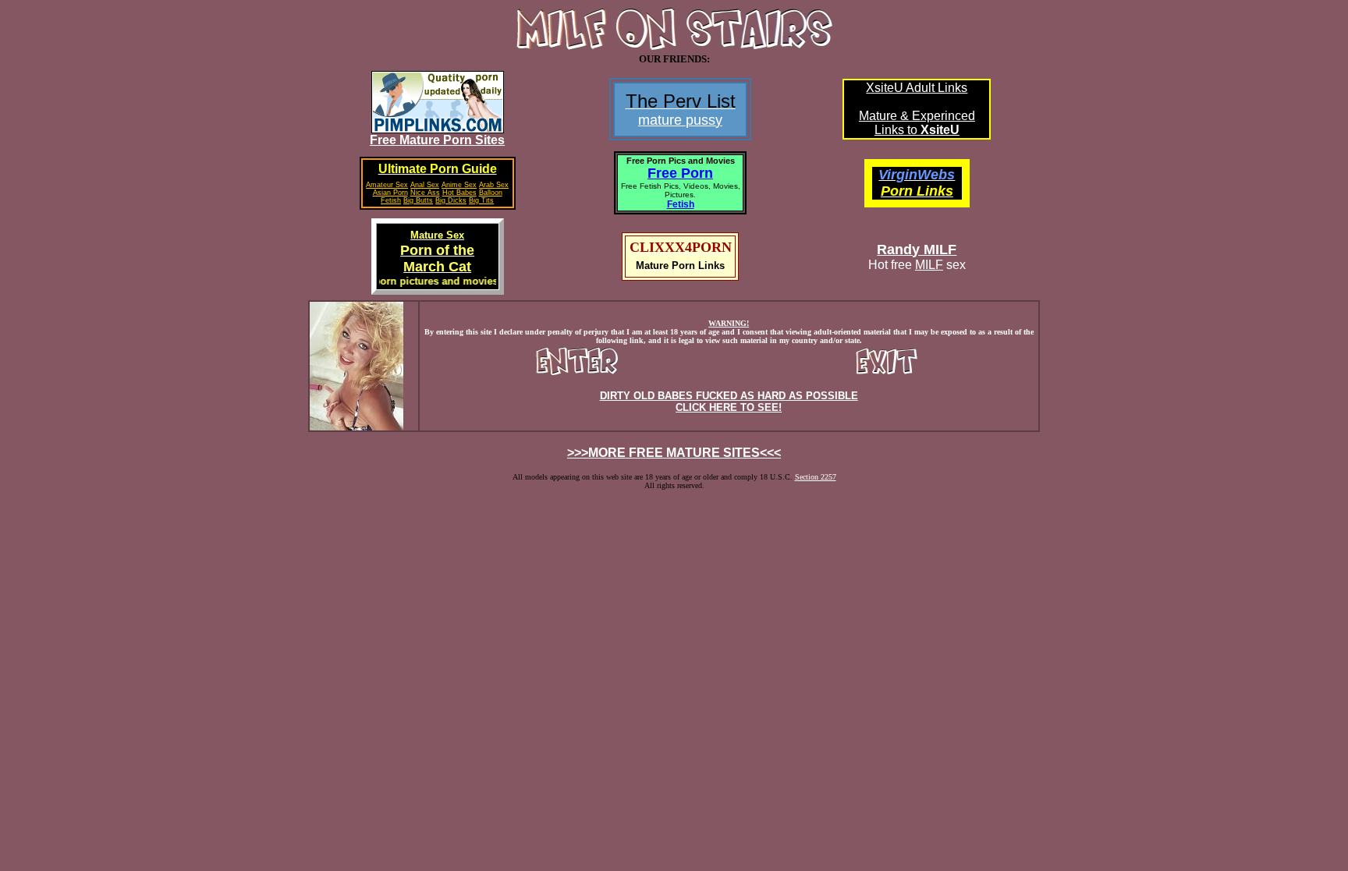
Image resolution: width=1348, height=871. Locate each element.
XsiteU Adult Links (916, 87)
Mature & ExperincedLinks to (917, 122)
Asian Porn (390, 193)
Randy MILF (916, 249)
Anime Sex (459, 185)
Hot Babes (459, 193)
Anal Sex (424, 185)
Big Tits (481, 200)
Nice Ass (425, 193)
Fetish (680, 204)
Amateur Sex (387, 185)
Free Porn (680, 173)
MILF (929, 264)
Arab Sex (494, 185)
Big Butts (418, 200)
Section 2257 (815, 477)
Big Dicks (450, 200)
